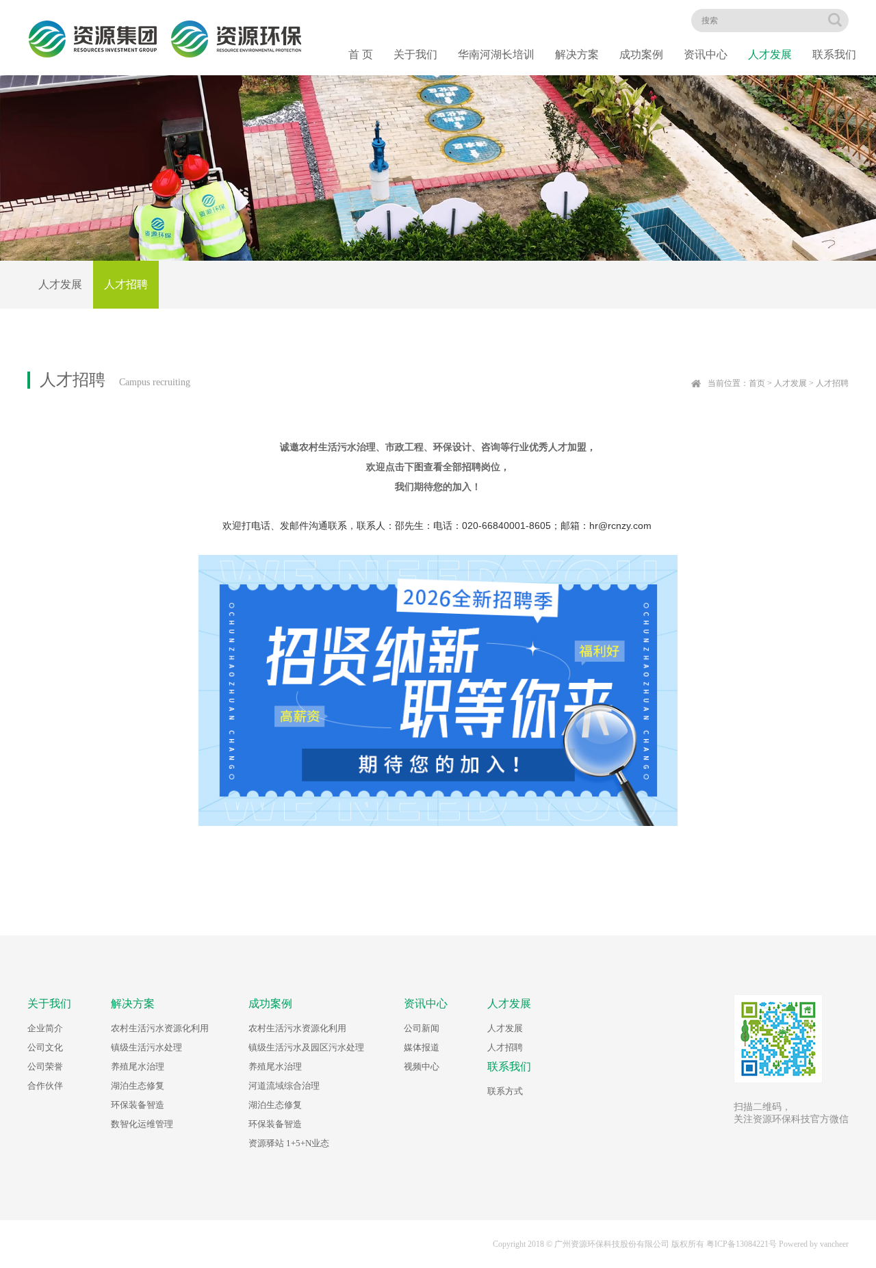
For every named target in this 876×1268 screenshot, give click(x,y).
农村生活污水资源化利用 (160, 1028)
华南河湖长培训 (496, 54)
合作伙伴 (45, 1086)
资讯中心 (705, 54)
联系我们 (834, 54)
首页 (757, 383)
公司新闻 (421, 1028)
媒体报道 (421, 1047)
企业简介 (45, 1028)
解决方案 (577, 54)
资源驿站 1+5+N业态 (288, 1143)
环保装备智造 (137, 1105)
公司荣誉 (45, 1066)
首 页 (360, 54)
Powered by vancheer (814, 1244)
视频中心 (421, 1066)
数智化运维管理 (142, 1124)
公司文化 (45, 1047)
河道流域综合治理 (284, 1086)
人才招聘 (126, 284)
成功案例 (641, 54)
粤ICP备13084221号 (741, 1244)
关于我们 (415, 54)
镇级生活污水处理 (146, 1047)
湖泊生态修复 (137, 1086)
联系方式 (505, 1091)
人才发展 (770, 54)
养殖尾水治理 (137, 1066)
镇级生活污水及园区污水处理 (306, 1047)
